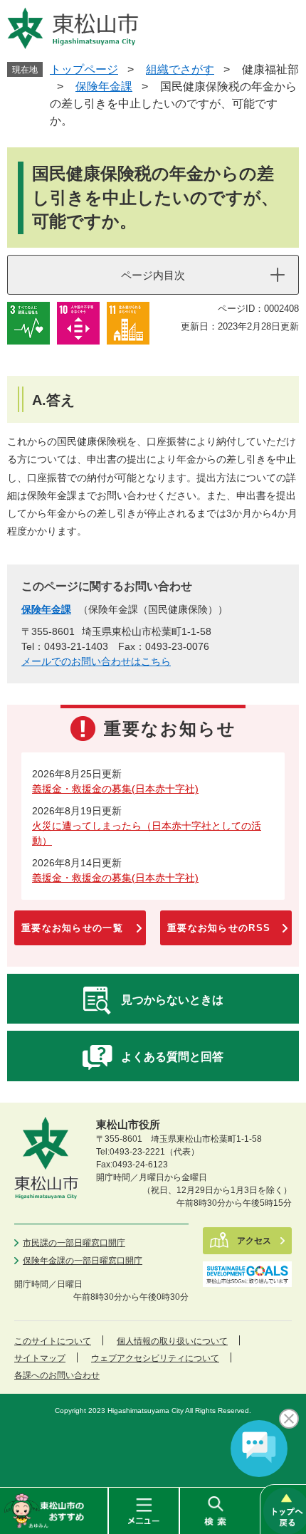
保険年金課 (103, 86)
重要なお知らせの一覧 (72, 928)
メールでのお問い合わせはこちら (96, 661)
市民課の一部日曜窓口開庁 (74, 1243)
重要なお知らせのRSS (218, 928)
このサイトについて (52, 1341)
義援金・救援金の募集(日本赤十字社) (115, 788)
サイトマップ (39, 1358)
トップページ (84, 69)
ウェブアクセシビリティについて (155, 1358)
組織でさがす (180, 69)
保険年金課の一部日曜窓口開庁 (82, 1261)
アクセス (254, 1241)
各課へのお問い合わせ (57, 1375)
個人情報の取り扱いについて (172, 1341)
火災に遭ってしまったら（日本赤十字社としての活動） (146, 833)
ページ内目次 (153, 275)
